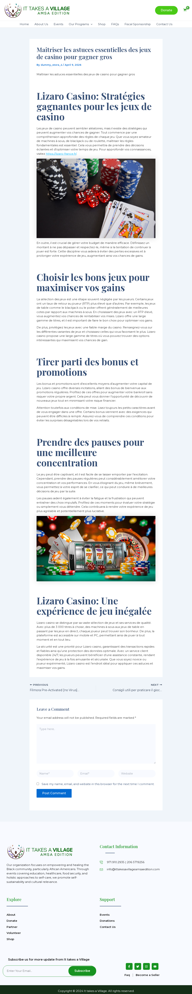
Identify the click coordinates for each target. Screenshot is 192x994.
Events (58, 24)
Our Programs (79, 24)
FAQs (115, 24)
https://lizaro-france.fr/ (61, 153)
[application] (90, 24)
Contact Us (164, 24)
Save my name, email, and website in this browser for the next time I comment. (98, 784)
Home (24, 24)
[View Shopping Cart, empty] (185, 10)
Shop (102, 24)
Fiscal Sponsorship (137, 24)
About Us (41, 24)
